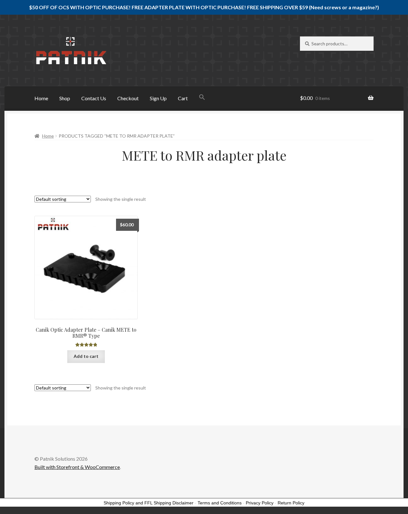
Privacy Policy (259, 502)
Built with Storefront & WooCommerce (77, 467)
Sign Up (158, 98)
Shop (64, 98)
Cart (183, 98)
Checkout (128, 98)
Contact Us (93, 98)
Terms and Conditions (220, 502)
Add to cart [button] (86, 356)
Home (41, 98)
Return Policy (291, 502)
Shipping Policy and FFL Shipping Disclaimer (148, 502)
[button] (202, 98)
